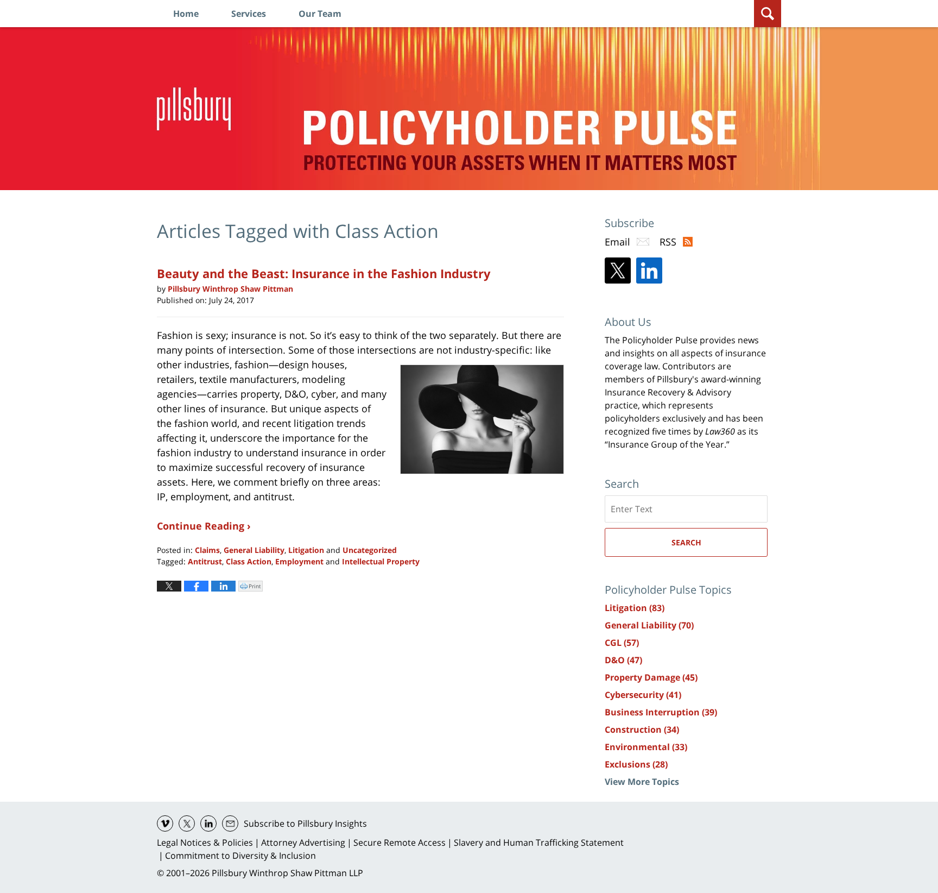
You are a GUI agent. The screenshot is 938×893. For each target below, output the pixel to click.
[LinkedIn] (649, 270)
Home (186, 14)
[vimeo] (165, 823)
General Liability (254, 550)
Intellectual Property (381, 561)
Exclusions (636, 764)
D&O (623, 660)
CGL (622, 643)
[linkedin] (208, 823)
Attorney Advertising (303, 842)
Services (248, 14)
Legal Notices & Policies (205, 842)
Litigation (306, 550)
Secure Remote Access (399, 842)
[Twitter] (618, 270)
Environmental (646, 747)
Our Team (320, 14)
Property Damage (651, 677)
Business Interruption (661, 712)
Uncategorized (370, 550)
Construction (642, 729)
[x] (187, 823)
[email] (230, 823)
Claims (207, 550)
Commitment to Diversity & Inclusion (240, 855)
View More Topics (642, 782)
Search (686, 542)
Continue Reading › (204, 525)
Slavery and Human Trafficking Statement (539, 842)
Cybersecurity (643, 695)
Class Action (248, 561)
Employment (299, 561)
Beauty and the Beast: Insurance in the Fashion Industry (324, 273)
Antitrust (205, 561)
